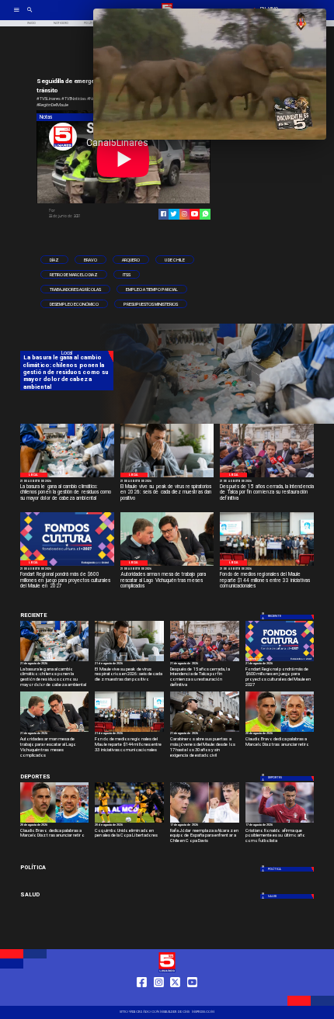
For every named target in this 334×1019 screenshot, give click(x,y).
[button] (54, 259)
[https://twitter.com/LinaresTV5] (175, 998)
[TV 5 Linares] (29, 15)
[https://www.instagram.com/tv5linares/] (184, 213)
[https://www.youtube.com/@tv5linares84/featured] (194, 213)
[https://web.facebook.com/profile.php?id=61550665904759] (142, 998)
